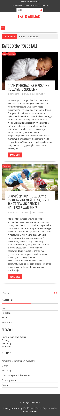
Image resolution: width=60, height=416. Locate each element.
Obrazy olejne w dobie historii (16, 375)
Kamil (26, 94)
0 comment (39, 94)
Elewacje (6, 340)
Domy (5, 365)
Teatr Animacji (29, 16)
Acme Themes (30, 411)
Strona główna (17, 5)
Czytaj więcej (15, 155)
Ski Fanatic (7, 346)
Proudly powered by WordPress (18, 408)
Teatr (27, 5)
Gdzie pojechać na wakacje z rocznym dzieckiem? (28, 87)
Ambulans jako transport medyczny (18, 360)
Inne (4, 54)
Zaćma (5, 385)
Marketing (6, 343)
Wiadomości (35, 5)
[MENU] (3, 28)
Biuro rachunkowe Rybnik (14, 337)
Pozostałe (44, 5)
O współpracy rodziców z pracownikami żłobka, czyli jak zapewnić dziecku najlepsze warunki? (28, 201)
